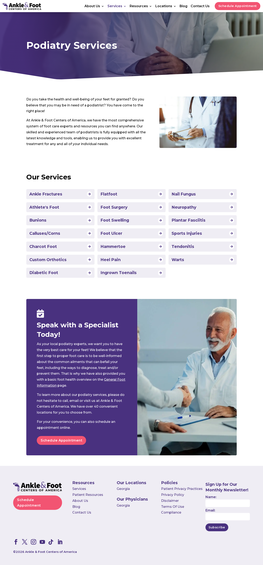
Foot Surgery (113, 207)
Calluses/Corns (44, 233)
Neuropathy (184, 207)
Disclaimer (170, 501)
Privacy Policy (172, 495)
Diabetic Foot (43, 272)
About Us (92, 6)
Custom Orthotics (48, 259)
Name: (211, 497)
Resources (139, 6)
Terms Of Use (172, 507)
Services (114, 6)
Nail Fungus (184, 194)
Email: (210, 510)
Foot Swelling (114, 220)
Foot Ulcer (111, 233)
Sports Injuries (187, 233)
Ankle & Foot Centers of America (51, 552)
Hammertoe (113, 246)
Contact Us (200, 6)
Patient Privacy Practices (182, 489)
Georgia (123, 489)
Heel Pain (110, 259)
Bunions (37, 220)
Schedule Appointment (237, 6)
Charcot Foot (43, 246)
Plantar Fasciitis (188, 220)
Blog (183, 6)
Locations (163, 6)
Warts (178, 259)
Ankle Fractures (45, 194)
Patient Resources (87, 495)
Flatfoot (108, 194)
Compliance (171, 512)
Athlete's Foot (44, 207)
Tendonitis (183, 246)
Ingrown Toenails (118, 272)
